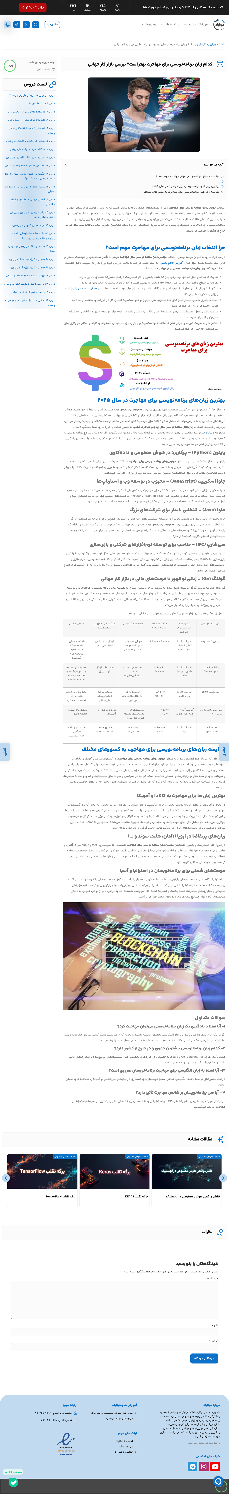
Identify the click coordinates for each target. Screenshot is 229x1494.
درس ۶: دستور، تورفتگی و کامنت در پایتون (30, 141)
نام (215, 1325)
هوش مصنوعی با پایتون (82, 288)
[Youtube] (215, 1466)
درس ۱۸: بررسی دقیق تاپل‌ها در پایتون (33, 267)
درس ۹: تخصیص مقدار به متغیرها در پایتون (30, 166)
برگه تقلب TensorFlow (60, 1196)
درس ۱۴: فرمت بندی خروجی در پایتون (33, 225)
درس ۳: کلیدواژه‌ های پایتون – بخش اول (31, 112)
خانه (223, 44)
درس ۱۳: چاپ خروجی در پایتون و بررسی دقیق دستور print (32, 214)
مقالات (217, 1156)
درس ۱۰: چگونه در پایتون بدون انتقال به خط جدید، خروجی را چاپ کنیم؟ (30, 176)
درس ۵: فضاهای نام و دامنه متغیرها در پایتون (32, 130)
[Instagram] (204, 1466)
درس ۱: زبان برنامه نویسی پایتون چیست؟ (32, 95)
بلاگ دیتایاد (172, 24)
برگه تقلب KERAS (136, 1196)
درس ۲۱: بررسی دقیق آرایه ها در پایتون (33, 292)
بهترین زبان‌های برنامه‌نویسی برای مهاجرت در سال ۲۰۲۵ (186, 186)
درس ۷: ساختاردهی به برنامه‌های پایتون (32, 149)
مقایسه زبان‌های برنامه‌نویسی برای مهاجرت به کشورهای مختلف (181, 192)
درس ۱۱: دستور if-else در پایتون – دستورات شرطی (30, 189)
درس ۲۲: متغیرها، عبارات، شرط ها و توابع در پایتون (30, 302)
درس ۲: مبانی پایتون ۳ (42, 104)
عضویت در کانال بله (13, 1472)
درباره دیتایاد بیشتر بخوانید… (203, 1443)
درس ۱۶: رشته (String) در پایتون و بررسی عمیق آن (31, 248)
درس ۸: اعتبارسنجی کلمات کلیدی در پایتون (30, 158)
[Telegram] (192, 1466)
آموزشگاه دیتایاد (198, 24)
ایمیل (213, 1340)
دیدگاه (212, 1278)
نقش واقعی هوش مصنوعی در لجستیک (193, 1196)
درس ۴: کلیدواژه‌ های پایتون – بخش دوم (31, 120)
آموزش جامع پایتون (171, 263)
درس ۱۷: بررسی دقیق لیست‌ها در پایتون (32, 259)
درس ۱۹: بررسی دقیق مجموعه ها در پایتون (30, 276)
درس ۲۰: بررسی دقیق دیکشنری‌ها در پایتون (29, 284)
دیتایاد (210, 432)
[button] (66, 164)
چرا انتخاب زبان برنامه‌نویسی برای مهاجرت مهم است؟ (188, 177)
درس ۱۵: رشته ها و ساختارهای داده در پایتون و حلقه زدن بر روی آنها (33, 236)
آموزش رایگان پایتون (206, 44)
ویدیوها (151, 24)
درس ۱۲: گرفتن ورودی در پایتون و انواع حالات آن (33, 202)
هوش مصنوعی (206, 1156)
